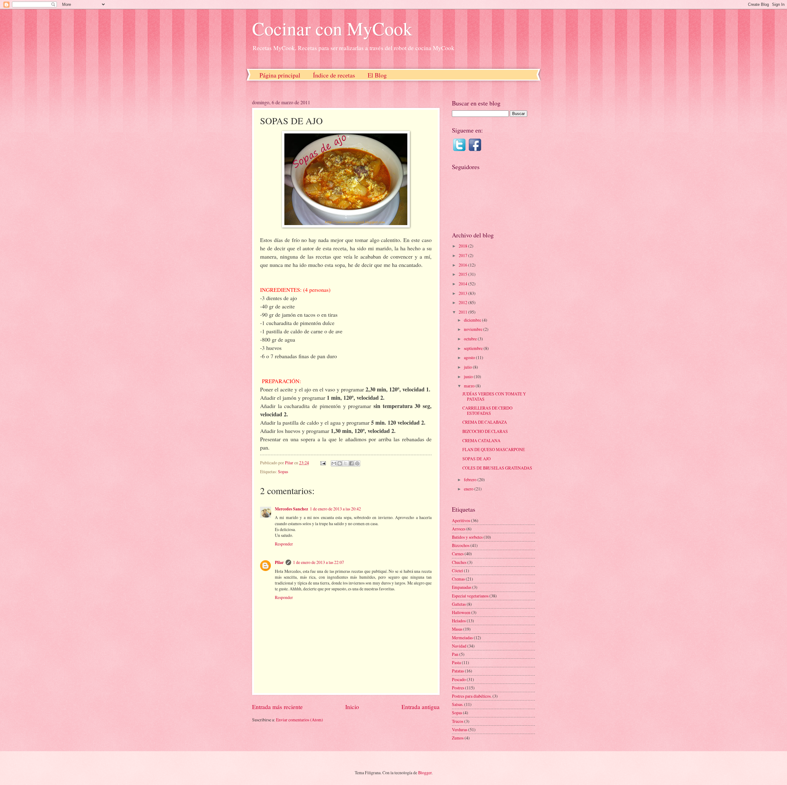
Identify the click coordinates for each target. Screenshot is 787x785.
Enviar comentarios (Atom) (299, 720)
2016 (463, 265)
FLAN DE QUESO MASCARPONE (493, 449)
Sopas (283, 471)
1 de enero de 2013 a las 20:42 (335, 509)
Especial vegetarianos (470, 596)
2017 (463, 255)
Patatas (458, 671)
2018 (463, 246)
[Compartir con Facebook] (351, 463)
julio (468, 367)
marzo (470, 386)
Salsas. (457, 704)
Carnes (458, 554)
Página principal (279, 75)
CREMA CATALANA (481, 440)
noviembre (473, 329)
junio (469, 376)
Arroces (458, 529)
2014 (463, 284)
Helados (459, 621)
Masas (457, 629)
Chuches (459, 562)
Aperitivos (461, 520)
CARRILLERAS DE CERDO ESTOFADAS (487, 410)
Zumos (458, 738)
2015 (463, 274)
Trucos (457, 721)
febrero (470, 479)
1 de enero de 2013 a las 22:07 (318, 562)
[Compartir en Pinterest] (357, 463)
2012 (463, 302)
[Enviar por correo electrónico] (334, 463)
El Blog (377, 75)
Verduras (459, 729)
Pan (455, 654)
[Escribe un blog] (340, 463)
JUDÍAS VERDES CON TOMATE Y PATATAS (494, 396)
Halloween (461, 612)
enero (469, 489)
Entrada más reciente (277, 707)
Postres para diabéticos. (472, 696)
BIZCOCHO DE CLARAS (485, 431)
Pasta (456, 662)
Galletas (459, 604)
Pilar (279, 562)
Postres (458, 688)
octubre (471, 339)
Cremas (458, 579)
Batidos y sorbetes (467, 537)
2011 (463, 312)
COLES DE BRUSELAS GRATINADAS (497, 468)
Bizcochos (460, 545)
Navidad (459, 646)
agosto (470, 357)
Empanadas (461, 587)
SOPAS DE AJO (476, 459)
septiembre (474, 348)
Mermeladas (462, 637)
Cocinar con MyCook (332, 28)
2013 (463, 293)
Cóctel (457, 570)
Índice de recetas (334, 75)
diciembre (473, 320)
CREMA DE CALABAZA (484, 422)
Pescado (459, 679)
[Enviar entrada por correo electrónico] (322, 463)
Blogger (425, 772)
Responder (284, 544)
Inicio (352, 707)
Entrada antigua (420, 707)
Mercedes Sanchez (291, 509)
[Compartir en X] (345, 463)
